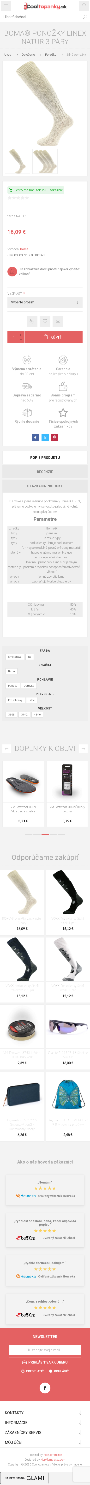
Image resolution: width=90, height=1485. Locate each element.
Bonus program (63, 392)
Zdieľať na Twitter (45, 437)
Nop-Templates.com (53, 1459)
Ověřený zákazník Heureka (56, 1196)
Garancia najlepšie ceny (32, 321)
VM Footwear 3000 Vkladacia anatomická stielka (67, 811)
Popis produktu (45, 458)
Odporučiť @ (58, 321)
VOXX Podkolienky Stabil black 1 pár (67, 921)
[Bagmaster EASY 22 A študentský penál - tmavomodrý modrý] (22, 1094)
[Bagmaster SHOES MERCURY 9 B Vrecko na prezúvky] (68, 1094)
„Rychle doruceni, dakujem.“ (45, 1263)
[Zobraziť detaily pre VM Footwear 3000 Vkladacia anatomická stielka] (67, 781)
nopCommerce (52, 1455)
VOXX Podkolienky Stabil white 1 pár (67, 988)
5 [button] (61, 834)
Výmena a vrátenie (27, 366)
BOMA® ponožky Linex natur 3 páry (22, 921)
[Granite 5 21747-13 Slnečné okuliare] (68, 1027)
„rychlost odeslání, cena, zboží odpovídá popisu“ (45, 1222)
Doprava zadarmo (27, 392)
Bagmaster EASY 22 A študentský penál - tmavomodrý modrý (22, 1125)
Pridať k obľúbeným (45, 321)
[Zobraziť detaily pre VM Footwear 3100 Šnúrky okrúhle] (23, 781)
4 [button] (53, 834)
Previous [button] (6, 748)
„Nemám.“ (45, 1182)
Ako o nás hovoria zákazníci (45, 1161)
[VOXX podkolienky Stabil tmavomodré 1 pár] (22, 959)
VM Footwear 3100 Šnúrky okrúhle (23, 809)
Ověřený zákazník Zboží (58, 1238)
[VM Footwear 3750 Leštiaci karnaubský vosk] (22, 1027)
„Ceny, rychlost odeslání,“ (45, 1302)
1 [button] (28, 834)
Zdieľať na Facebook (35, 437)
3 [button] (45, 834)
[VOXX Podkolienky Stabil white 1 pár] (68, 959)
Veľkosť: (15, 294)
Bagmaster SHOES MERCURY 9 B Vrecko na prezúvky (68, 1122)
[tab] (45, 457)
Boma (24, 249)
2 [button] (37, 834)
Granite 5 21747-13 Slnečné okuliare (68, 1055)
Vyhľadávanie (85, 17)
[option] (23, 795)
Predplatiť (35, 1371)
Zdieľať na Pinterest (54, 437)
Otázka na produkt (45, 486)
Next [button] (83, 748)
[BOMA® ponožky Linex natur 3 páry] (22, 892)
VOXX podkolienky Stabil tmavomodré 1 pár (22, 988)
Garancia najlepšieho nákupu (63, 366)
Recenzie (45, 472)
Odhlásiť (61, 1371)
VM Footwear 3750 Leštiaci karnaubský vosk (22, 1055)
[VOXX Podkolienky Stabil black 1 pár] (68, 892)
